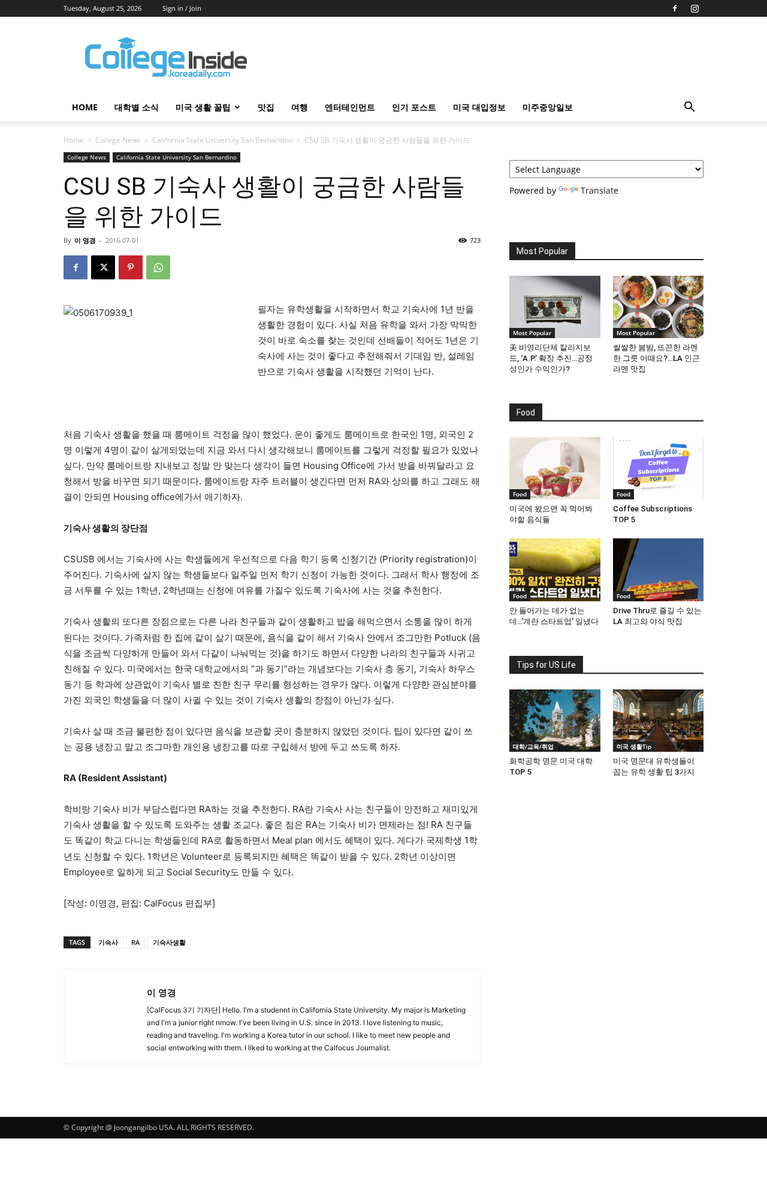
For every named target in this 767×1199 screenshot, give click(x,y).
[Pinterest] (131, 267)
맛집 (266, 107)
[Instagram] (694, 8)
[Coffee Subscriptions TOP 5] (658, 468)
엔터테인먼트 (350, 107)
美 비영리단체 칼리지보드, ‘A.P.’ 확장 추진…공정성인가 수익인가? (551, 358)
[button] (689, 108)
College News (118, 140)
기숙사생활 (169, 942)
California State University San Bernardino (222, 140)
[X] (103, 267)
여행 (299, 107)
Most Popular (532, 333)
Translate (599, 190)
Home (74, 140)
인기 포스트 (414, 107)
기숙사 (108, 942)
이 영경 (85, 240)
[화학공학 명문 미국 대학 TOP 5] (554, 720)
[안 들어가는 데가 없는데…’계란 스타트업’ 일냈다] (554, 569)
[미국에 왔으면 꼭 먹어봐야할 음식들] (554, 468)
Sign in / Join (181, 8)
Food (520, 494)
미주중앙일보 (548, 107)
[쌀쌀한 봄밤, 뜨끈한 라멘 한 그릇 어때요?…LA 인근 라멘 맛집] (658, 307)
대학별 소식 (136, 107)
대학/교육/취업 (533, 746)
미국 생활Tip (634, 746)
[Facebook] (675, 8)
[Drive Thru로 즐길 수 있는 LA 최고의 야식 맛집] (658, 569)
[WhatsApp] (158, 267)
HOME (85, 107)
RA (135, 942)
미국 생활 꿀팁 (203, 107)
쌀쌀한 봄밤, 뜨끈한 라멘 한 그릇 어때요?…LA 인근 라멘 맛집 (656, 358)
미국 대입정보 (479, 107)
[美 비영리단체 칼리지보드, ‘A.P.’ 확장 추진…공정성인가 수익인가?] (554, 307)
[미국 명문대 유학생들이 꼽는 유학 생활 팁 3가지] (658, 720)
